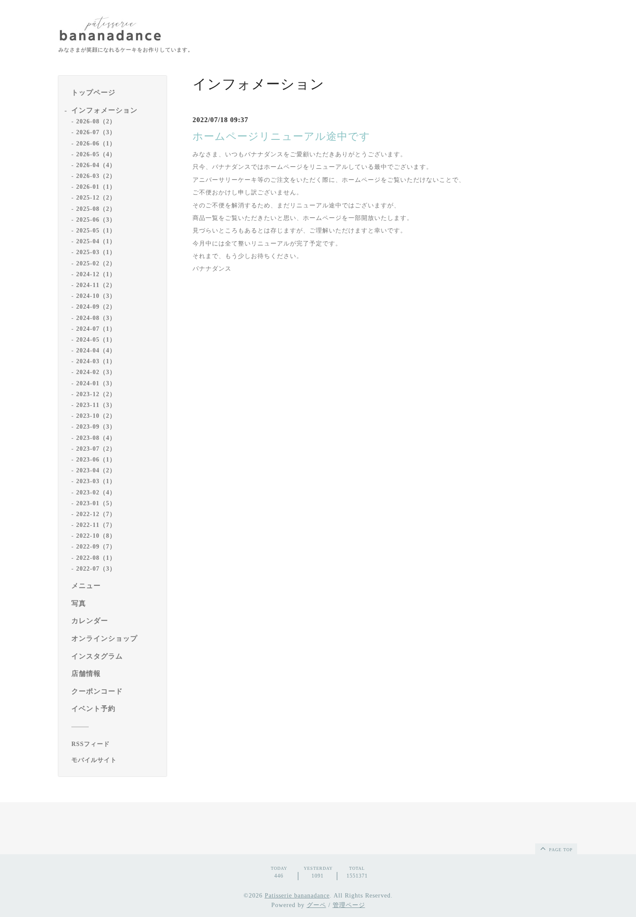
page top (560, 849)
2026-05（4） (96, 154)
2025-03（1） (96, 252)
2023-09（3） (96, 426)
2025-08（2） (96, 209)
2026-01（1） (96, 187)
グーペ (316, 905)
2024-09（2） (96, 307)
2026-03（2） (96, 176)
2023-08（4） (96, 438)
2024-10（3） (96, 296)
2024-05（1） (96, 339)
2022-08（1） (96, 558)
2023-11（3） (96, 405)
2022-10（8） (96, 536)
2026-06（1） (96, 143)
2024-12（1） (96, 274)
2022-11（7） (96, 525)
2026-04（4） (96, 165)
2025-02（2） (96, 263)
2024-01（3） (96, 383)
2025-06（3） (96, 219)
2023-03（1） (96, 481)
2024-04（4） (96, 350)
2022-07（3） (96, 568)
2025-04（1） (96, 241)
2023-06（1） (96, 459)
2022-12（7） (96, 514)
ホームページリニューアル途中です (281, 136)
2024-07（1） (96, 329)
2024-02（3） (96, 372)
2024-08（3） (96, 318)
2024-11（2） (96, 285)
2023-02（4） (96, 492)
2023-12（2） (96, 394)
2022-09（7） (96, 546)
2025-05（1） (96, 230)
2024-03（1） (96, 361)
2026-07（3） (96, 132)
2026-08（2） (96, 121)
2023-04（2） (96, 470)
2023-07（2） (96, 449)
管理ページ (349, 905)
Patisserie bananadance (297, 895)
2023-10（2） (96, 416)
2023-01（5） (96, 503)
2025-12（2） (96, 197)
